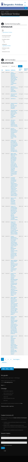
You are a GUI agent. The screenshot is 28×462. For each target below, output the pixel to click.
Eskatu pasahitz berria (8, 445)
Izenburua (13, 70)
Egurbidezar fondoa (14, 11)
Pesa (21, 403)
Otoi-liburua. (13, 98)
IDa (2, 70)
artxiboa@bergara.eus (8, 382)
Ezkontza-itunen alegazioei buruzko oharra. (14, 95)
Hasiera (2, 11)
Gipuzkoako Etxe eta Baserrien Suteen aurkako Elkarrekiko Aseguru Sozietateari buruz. (14, 114)
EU (25, 2)
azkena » (4, 362)
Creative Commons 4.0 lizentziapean (20, 417)
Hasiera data (20, 69)
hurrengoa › (16, 359)
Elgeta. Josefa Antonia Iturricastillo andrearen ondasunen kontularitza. (13, 201)
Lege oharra (11, 406)
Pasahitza (3, 440)
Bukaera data (26, 69)
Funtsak (7, 11)
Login (5, 450)
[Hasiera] (13, 4)
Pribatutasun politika (5, 406)
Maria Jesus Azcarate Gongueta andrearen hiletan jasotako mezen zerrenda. (14, 123)
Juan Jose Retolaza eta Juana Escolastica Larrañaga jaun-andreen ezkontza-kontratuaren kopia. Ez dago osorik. (14, 133)
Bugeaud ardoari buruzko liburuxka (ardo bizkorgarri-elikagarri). (14, 106)
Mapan (2, 385)
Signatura (7, 70)
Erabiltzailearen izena (5, 435)
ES (25, 5)
